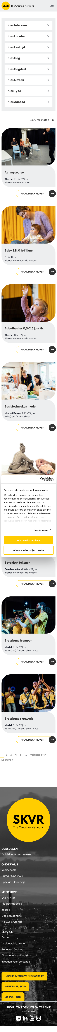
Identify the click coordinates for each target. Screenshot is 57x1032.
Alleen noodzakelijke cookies (28, 550)
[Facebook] (18, 1018)
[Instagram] (38, 1018)
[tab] (28, 25)
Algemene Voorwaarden (16, 955)
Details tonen (40, 530)
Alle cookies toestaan (28, 540)
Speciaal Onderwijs (13, 882)
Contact (6, 937)
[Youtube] (31, 1018)
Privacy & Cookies (12, 949)
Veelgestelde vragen (14, 943)
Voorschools (9, 870)
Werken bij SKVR (15, 986)
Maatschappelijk (12, 903)
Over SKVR (8, 897)
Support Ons (13, 996)
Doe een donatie (12, 915)
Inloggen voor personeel (16, 961)
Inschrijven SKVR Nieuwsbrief (24, 976)
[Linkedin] (25, 1018)
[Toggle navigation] (51, 5)
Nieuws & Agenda (12, 921)
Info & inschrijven (32, 193)
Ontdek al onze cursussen (17, 854)
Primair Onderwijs (12, 876)
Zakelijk (6, 909)
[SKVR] (18, 6)
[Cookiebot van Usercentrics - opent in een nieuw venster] (41, 479)
